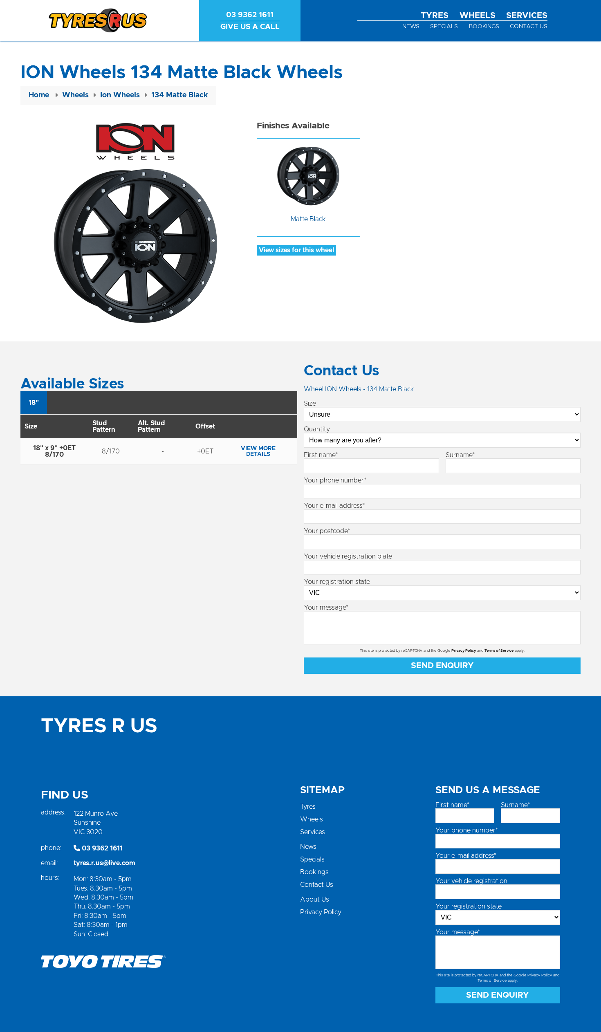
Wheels (478, 15)
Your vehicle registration (471, 881)
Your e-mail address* (334, 506)
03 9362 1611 (101, 848)
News (410, 26)
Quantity (317, 429)
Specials (444, 26)
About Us (314, 899)
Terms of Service (499, 651)
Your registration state (337, 582)
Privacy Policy (463, 651)
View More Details (258, 451)
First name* (321, 455)
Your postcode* (327, 531)
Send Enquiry (442, 666)
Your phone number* (335, 480)
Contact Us (528, 26)
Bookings (484, 26)
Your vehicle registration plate (348, 556)
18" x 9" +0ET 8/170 (54, 451)
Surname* (460, 455)
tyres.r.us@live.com (104, 863)
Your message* (326, 607)
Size (310, 403)
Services (526, 15)
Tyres (435, 15)
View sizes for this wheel (296, 250)
